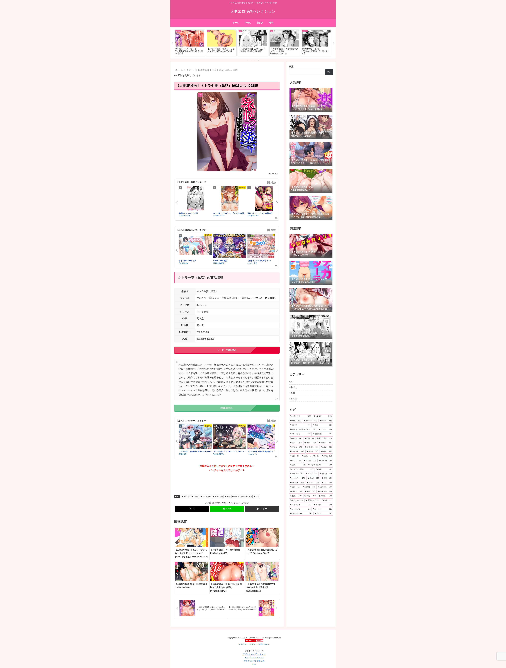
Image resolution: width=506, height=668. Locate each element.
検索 (291, 66)
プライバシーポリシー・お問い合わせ (254, 644)
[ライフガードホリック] (195, 246)
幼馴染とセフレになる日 (188, 213)
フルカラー (207, 496)
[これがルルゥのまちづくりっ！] (263, 246)
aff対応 (196, 496)
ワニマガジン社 (184, 215)
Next (333, 43)
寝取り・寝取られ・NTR (243, 496)
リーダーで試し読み (226, 350)
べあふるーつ (252, 454)
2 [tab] (251, 60)
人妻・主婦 (219, 496)
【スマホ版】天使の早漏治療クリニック (262, 451)
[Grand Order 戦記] (229, 246)
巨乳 (257, 496)
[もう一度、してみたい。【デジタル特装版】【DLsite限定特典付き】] (229, 199)
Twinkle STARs (218, 454)
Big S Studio (183, 263)
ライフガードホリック (187, 260)
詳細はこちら (227, 408)
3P (178, 496)
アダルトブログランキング (254, 654)
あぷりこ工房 (252, 263)
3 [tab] (255, 60)
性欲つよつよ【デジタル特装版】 (260, 213)
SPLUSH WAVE (218, 263)
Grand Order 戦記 (220, 260)
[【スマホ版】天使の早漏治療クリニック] (263, 437)
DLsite (271, 182)
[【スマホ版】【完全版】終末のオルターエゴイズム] (195, 437)
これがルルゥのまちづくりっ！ (259, 260)
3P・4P (186, 496)
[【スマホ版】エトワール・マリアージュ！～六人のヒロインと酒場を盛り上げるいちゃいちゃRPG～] (229, 437)
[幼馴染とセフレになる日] (195, 199)
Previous (172, 43)
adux (254, 664)
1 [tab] (247, 60)
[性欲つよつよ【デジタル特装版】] (263, 199)
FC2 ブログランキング (254, 657)
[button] (262, 509)
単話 (228, 496)
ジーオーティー (218, 215)
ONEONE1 (183, 454)
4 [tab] (259, 60)
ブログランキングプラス (254, 661)
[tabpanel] (190, 43)
